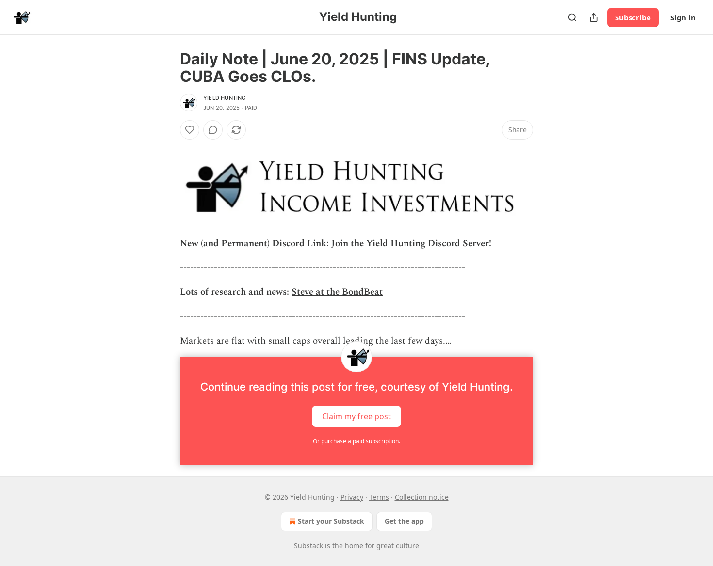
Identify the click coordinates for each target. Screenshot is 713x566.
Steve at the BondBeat (337, 292)
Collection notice (422, 497)
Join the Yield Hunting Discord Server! (411, 243)
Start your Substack (331, 521)
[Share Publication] (593, 17)
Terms (379, 497)
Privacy (351, 497)
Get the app (404, 521)
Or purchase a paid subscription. (356, 441)
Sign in (683, 17)
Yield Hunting (224, 97)
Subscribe (633, 17)
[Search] (572, 17)
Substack (308, 545)
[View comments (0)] (213, 130)
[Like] (189, 130)
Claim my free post (356, 415)
